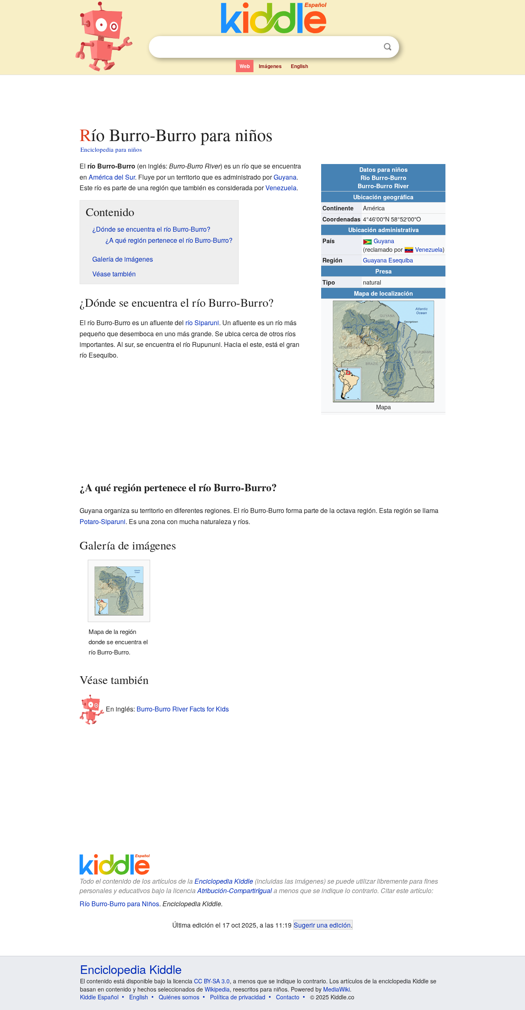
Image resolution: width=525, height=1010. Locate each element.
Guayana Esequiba (388, 259)
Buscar (387, 47)
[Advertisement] (262, 98)
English (299, 66)
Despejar (371, 47)
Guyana (384, 240)
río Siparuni (202, 322)
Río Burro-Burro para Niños (119, 903)
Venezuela (429, 249)
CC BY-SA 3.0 (212, 981)
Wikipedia (217, 989)
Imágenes (270, 66)
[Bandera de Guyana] (367, 240)
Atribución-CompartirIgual (234, 890)
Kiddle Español (99, 997)
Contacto (287, 997)
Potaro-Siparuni (103, 521)
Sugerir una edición (322, 924)
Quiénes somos (179, 997)
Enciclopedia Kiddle (223, 881)
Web (245, 66)
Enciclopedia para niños (111, 149)
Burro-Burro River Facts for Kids (183, 709)
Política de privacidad (237, 997)
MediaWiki (336, 989)
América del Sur (112, 177)
